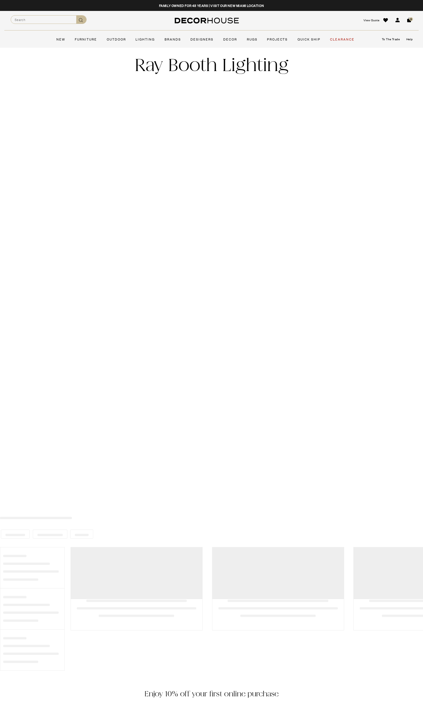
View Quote (371, 20)
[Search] (81, 20)
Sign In (397, 20)
